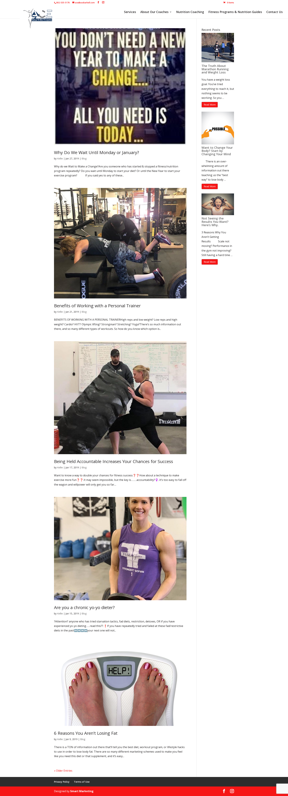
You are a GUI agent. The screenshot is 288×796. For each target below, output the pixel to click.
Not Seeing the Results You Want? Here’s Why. (215, 221)
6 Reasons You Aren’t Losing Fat (86, 733)
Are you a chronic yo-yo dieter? (84, 607)
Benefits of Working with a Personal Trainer (97, 306)
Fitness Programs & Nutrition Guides (235, 12)
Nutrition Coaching (190, 12)
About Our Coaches (154, 12)
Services (130, 12)
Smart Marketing (82, 791)
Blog (84, 158)
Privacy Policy (62, 781)
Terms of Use (82, 781)
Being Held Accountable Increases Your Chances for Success (113, 461)
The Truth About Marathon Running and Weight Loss (215, 69)
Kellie (60, 158)
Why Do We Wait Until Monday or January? (96, 152)
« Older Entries (63, 770)
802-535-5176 (63, 2)
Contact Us (274, 12)
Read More (210, 104)
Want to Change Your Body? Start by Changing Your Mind (217, 151)
